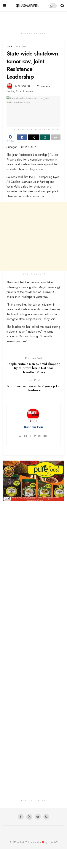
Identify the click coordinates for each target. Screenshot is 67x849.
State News (20, 46)
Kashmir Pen (24, 86)
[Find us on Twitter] (29, 817)
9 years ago (43, 86)
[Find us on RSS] (46, 817)
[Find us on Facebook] (21, 817)
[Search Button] (62, 5)
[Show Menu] (4, 5)
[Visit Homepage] (27, 5)
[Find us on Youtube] (38, 817)
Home (9, 46)
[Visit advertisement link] (33, 481)
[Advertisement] (33, 19)
